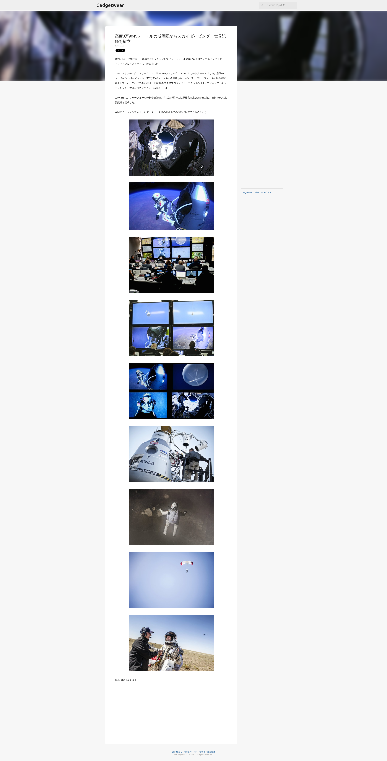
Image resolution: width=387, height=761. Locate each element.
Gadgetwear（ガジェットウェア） (257, 192)
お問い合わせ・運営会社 (204, 752)
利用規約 (189, 752)
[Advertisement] (171, 706)
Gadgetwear (110, 5)
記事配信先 (177, 752)
